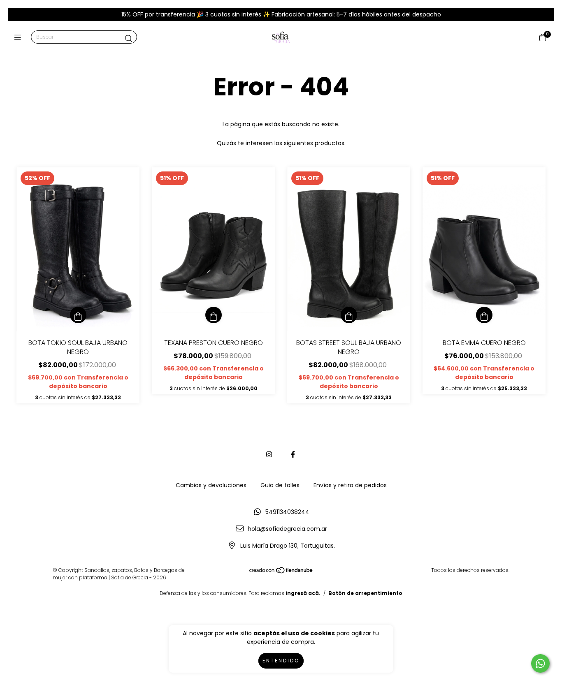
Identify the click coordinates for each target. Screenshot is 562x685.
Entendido (281, 660)
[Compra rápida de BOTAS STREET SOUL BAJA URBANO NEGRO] (349, 315)
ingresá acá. (303, 593)
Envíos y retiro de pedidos (350, 485)
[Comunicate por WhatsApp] (540, 663)
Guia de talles (280, 485)
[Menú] (19, 37)
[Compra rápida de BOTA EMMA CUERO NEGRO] (484, 315)
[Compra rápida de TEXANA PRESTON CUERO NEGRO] (213, 315)
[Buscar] (129, 39)
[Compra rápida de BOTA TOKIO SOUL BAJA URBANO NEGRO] (78, 315)
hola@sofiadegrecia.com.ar (287, 529)
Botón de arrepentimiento (365, 593)
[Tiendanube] (281, 571)
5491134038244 (287, 512)
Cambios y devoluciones (211, 485)
